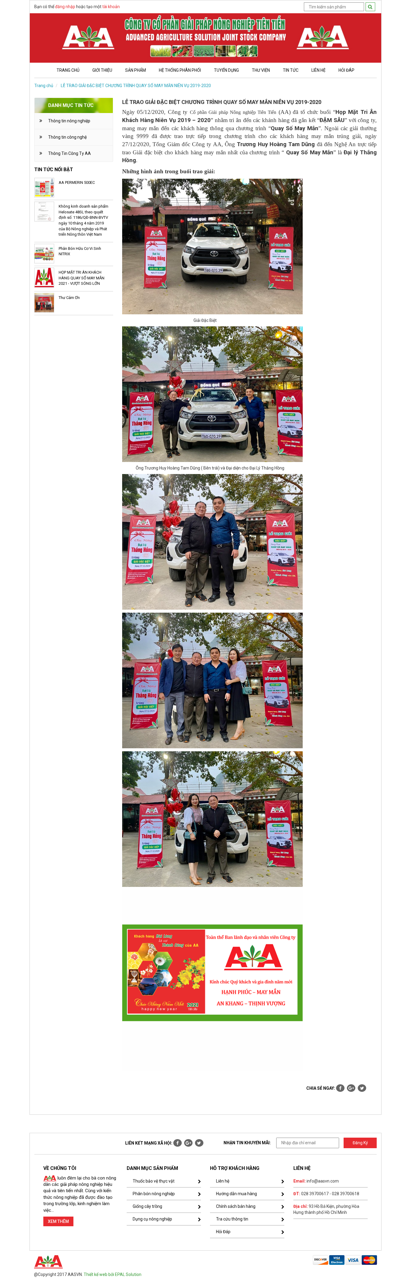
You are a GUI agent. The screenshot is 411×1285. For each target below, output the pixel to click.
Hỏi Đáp (223, 1231)
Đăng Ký (360, 1142)
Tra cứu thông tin (232, 1219)
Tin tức (290, 70)
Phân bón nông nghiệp (154, 1193)
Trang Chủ (68, 70)
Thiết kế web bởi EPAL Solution (112, 1274)
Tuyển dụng (226, 70)
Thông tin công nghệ (67, 137)
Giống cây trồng (147, 1206)
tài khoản (111, 6)
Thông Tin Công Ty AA (69, 153)
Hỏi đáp (346, 70)
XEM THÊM (58, 1221)
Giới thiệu (102, 70)
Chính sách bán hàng (235, 1206)
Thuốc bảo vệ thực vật (154, 1181)
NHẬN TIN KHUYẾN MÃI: (247, 1142)
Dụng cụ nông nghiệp (152, 1219)
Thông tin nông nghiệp (69, 120)
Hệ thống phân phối (180, 70)
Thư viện (261, 70)
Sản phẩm (135, 70)
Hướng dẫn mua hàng (236, 1193)
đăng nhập (65, 6)
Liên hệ (318, 70)
